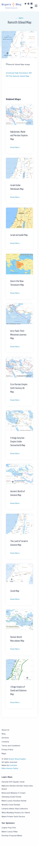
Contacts (5, 742)
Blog (3, 734)
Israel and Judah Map (19, 235)
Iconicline (13, 765)
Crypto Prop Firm (9, 828)
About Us (5, 730)
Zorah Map (14, 591)
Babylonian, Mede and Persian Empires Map (19, 135)
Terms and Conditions (11, 746)
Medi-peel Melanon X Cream (13, 793)
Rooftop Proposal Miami (12, 835)
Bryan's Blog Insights (17, 759)
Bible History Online (10, 768)
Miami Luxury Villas (10, 831)
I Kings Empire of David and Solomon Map (18, 690)
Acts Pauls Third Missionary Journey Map (18, 334)
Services (5, 738)
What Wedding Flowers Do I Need (16, 812)
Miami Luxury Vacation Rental (14, 801)
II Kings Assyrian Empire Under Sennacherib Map (17, 441)
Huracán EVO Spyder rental (13, 782)
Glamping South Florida (11, 797)
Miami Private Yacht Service (13, 816)
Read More (15, 147)
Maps (21, 18)
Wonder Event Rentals (11, 805)
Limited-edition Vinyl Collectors (15, 809)
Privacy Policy (7, 749)
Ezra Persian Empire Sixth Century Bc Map (18, 388)
